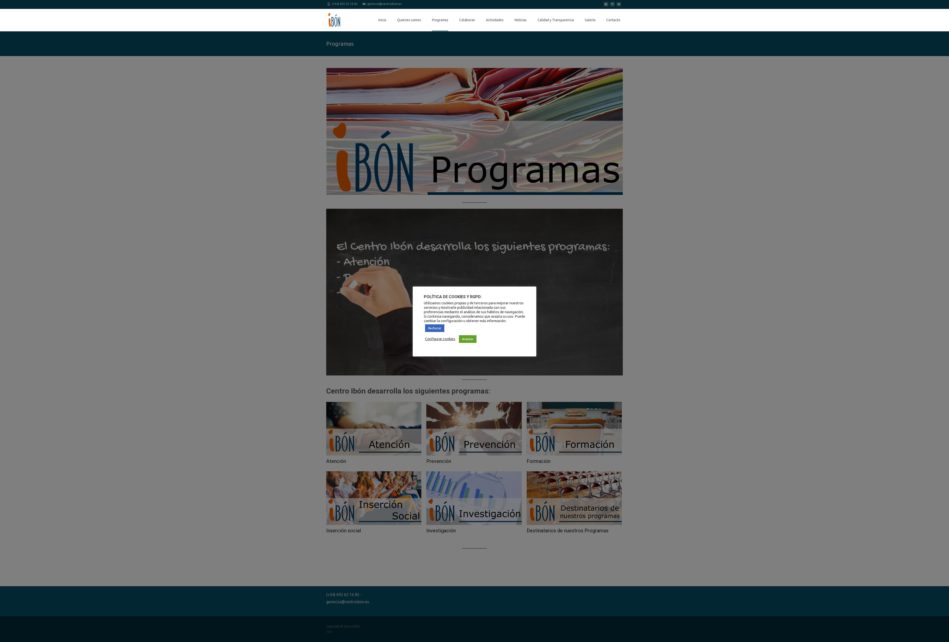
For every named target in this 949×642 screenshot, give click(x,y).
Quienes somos (409, 20)
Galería (590, 20)
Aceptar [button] (468, 339)
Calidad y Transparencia (556, 20)
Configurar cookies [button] (440, 339)
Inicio (382, 20)
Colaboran (467, 20)
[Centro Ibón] (330, 19)
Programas (440, 20)
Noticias (521, 20)
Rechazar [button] (434, 328)
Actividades (495, 20)
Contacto (613, 20)
